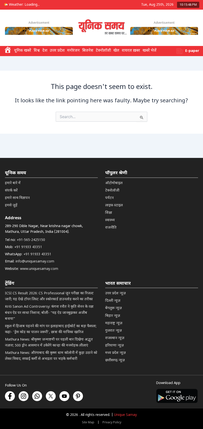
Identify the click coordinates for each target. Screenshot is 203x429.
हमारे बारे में (13, 183)
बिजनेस (87, 50)
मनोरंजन (73, 50)
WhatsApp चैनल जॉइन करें (124, 397)
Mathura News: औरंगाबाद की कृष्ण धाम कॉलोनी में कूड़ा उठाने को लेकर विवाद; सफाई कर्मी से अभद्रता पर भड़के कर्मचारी (51, 356)
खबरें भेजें (149, 50)
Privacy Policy (111, 423)
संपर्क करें (11, 190)
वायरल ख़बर (131, 50)
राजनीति (111, 227)
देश (44, 50)
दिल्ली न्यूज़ (112, 301)
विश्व (37, 50)
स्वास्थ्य (110, 220)
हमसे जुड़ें (11, 205)
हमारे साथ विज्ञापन (17, 198)
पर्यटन (109, 198)
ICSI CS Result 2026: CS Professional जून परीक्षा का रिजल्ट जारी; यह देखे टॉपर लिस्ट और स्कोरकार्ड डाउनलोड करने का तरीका (49, 296)
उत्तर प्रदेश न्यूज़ (115, 293)
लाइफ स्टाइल (114, 205)
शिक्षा (108, 213)
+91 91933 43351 (28, 247)
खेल (116, 50)
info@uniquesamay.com (35, 261)
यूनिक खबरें (22, 50)
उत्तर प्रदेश (57, 50)
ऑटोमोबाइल (114, 183)
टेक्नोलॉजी (103, 50)
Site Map (88, 423)
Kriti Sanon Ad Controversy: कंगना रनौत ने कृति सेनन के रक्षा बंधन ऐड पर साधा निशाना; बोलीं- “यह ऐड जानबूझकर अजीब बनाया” (49, 312)
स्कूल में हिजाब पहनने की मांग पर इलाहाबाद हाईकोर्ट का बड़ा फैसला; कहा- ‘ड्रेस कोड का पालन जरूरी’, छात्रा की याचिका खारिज (51, 329)
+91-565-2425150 (31, 240)
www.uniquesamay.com (39, 269)
